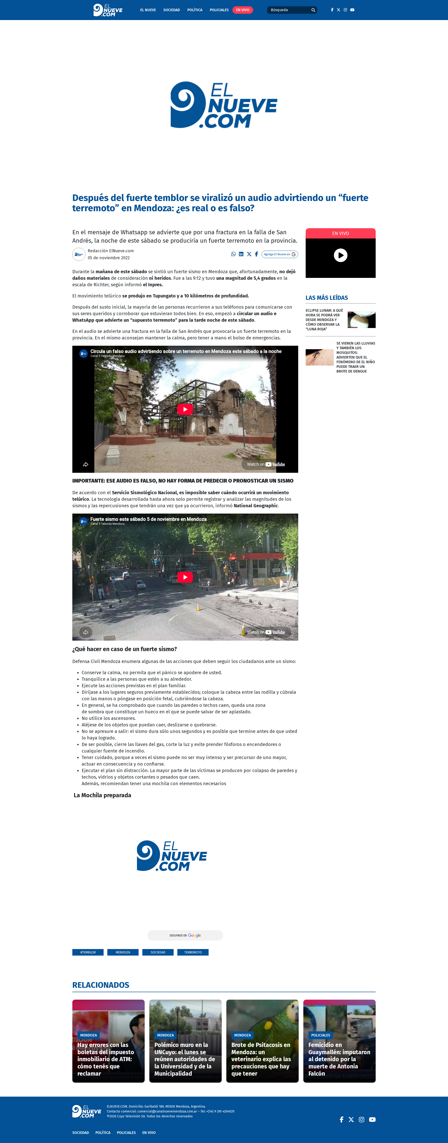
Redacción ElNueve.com (111, 250)
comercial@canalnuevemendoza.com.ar (167, 1111)
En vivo (242, 10)
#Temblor (88, 952)
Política (194, 10)
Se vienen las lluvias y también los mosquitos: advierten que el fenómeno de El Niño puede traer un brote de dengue (355, 357)
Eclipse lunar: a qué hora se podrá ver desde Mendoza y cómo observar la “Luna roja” (324, 319)
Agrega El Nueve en (277, 254)
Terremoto (193, 952)
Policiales (219, 10)
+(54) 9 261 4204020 (220, 1111)
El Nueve (148, 10)
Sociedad (171, 10)
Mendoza (123, 952)
